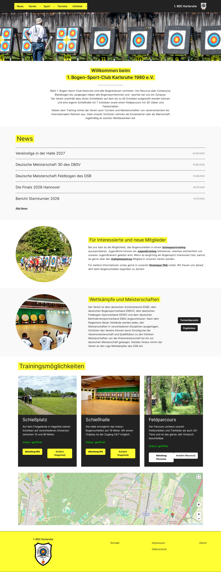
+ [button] (199, 514)
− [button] (199, 518)
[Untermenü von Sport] (54, 6)
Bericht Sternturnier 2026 (37, 199)
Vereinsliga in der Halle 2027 (40, 153)
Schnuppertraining (174, 247)
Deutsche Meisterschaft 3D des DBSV (48, 165)
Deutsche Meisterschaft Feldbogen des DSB (53, 176)
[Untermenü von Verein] (40, 6)
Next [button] (217, 36)
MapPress (187, 524)
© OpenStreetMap (196, 524)
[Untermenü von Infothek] (86, 6)
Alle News (22, 208)
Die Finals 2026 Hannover (38, 187)
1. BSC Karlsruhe (185, 6)
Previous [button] (4, 36)
